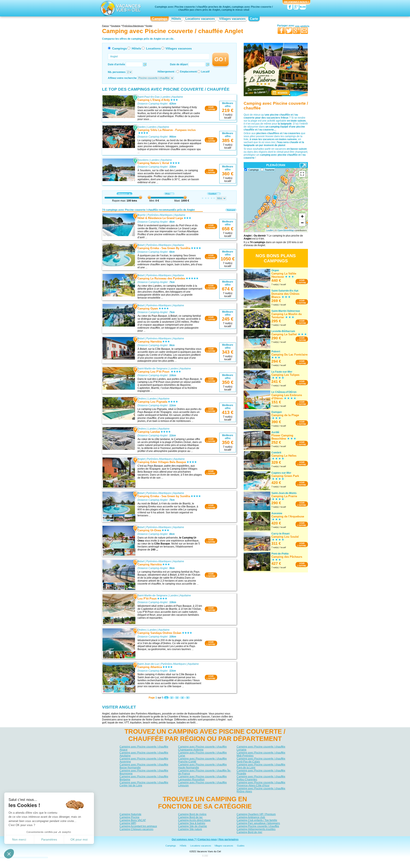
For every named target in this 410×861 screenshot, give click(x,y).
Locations (153, 48)
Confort (212, 194)
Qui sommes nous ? (184, 839)
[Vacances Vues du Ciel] (120, 8)
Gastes (142, 126)
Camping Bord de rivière (192, 814)
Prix (167, 194)
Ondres (142, 398)
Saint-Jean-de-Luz (148, 663)
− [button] (302, 222)
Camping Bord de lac (190, 817)
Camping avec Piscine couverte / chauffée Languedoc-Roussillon (202, 778)
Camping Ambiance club (251, 817)
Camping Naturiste (130, 814)
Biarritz (142, 214)
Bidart (141, 245)
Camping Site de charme (192, 826)
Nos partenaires (229, 839)
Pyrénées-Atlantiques (160, 214)
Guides (241, 845)
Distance (122, 194)
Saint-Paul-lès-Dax (149, 96)
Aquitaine (177, 96)
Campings (159, 18)
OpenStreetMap (285, 230)
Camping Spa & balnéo (191, 823)
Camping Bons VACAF (133, 820)
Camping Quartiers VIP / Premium (256, 814)
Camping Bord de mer (249, 832)
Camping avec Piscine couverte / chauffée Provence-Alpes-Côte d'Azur (261, 784)
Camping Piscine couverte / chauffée (258, 826)
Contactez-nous (207, 839)
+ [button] (302, 216)
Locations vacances (200, 18)
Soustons (143, 159)
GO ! (220, 59)
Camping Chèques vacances (136, 829)
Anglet (141, 458)
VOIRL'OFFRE (210, 108)
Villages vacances (232, 18)
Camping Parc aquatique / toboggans (258, 823)
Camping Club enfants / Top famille (257, 820)
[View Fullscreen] (302, 174)
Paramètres (49, 839)
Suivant (231, 210)
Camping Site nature (190, 829)
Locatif (205, 71)
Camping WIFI (128, 823)
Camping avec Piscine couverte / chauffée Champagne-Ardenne (202, 748)
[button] (9, 854)
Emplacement (188, 71)
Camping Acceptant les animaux (138, 826)
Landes (165, 96)
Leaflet (269, 230)
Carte (254, 18)
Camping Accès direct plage (194, 820)
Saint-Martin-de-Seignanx (152, 368)
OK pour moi (79, 839)
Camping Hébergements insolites (256, 829)
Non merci (19, 839)
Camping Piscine (129, 817)
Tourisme (269, 169)
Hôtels (176, 18)
